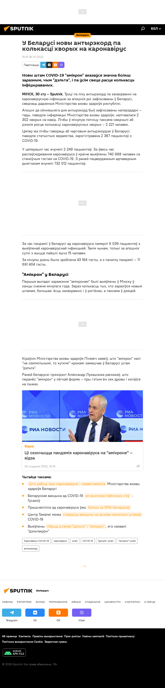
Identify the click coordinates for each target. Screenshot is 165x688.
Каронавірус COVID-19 (36, 540)
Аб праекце (9, 636)
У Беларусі (132, 602)
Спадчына (92, 602)
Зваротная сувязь (55, 641)
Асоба (40, 602)
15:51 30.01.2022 (32, 57)
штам (75, 540)
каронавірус (60, 540)
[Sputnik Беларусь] (19, 32)
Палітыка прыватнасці (120, 636)
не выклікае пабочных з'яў (107, 495)
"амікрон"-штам (127, 540)
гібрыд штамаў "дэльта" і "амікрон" (76, 526)
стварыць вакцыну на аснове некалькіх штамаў (102, 514)
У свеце (149, 602)
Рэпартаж (24, 602)
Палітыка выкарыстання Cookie (22, 641)
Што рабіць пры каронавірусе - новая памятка (67, 483)
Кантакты (25, 636)
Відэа (29, 446)
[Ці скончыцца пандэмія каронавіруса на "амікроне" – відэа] (82, 416)
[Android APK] (14, 653)
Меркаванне (58, 602)
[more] (138, 466)
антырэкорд (30, 548)
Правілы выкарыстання (47, 636)
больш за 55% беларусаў (109, 507)
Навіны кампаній (93, 636)
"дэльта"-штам (105, 540)
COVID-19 (87, 540)
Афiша (76, 602)
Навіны (7, 602)
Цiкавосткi (112, 602)
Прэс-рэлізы (72, 636)
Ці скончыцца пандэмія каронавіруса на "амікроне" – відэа (79, 455)
